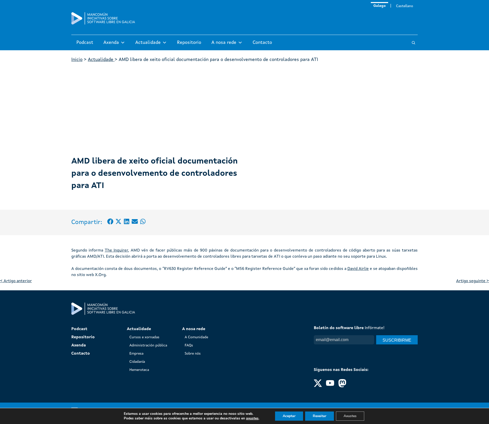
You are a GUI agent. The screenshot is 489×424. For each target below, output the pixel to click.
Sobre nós (193, 353)
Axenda (111, 42)
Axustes (350, 416)
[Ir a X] (318, 386)
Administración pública (148, 345)
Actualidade (148, 42)
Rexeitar (319, 416)
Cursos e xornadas (144, 337)
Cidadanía (137, 362)
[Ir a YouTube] (330, 386)
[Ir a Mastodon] (342, 386)
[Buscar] (413, 42)
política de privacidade (356, 349)
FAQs (189, 345)
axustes (252, 418)
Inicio (77, 59)
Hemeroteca (139, 370)
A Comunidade (196, 337)
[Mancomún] (103, 23)
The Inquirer (116, 250)
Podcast (84, 42)
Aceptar (289, 416)
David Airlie (358, 269)
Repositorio (189, 42)
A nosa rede (223, 42)
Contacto (262, 42)
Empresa (136, 353)
